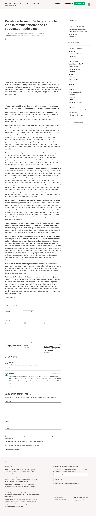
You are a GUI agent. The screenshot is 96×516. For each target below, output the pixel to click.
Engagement (27, 35)
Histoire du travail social (76, 26)
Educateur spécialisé (17, 35)
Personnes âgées (74, 69)
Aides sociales (73, 82)
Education (71, 94)
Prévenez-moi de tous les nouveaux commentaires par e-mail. (24, 441)
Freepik (14, 305)
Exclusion (71, 97)
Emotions (71, 107)
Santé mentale (73, 79)
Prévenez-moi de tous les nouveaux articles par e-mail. (22, 445)
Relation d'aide (35, 35)
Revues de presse (68, 3)
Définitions (71, 100)
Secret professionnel (75, 102)
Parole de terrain (18, 33)
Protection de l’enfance (75, 54)
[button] (89, 4)
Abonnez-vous (58, 479)
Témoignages (41, 33)
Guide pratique (80, 3)
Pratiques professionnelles (30, 33)
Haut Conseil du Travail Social (78, 31)
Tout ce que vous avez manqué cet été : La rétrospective (13, 346)
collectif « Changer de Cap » (29, 501)
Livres (69, 6)
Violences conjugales (75, 92)
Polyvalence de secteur (76, 115)
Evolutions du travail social (77, 110)
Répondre (11, 367)
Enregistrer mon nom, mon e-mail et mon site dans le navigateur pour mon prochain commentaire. (30, 437)
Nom (7, 421)
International (72, 37)
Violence (42, 35)
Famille (70, 74)
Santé (70, 77)
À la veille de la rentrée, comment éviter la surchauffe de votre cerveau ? (32, 344)
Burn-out (71, 87)
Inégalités (71, 51)
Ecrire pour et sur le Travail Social (22, 3)
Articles (57, 3)
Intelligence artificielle (75, 59)
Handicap (71, 71)
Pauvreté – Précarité (75, 48)
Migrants (71, 84)
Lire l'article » (8, 349)
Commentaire (9, 401)
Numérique (72, 56)
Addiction (71, 105)
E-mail (7, 428)
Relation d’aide (73, 61)
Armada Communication (80, 500)
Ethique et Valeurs (74, 66)
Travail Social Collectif (75, 64)
